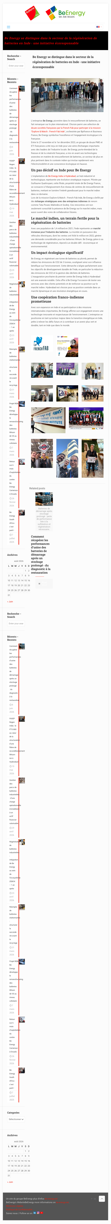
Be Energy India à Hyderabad (62, 176)
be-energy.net (51, 1198)
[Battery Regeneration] (55, 13)
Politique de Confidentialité (19, 1209)
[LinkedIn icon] (95, 1198)
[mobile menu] (8, 27)
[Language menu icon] (99, 26)
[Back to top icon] (102, 1199)
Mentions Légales (14, 1206)
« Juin (10, 601)
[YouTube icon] (92, 1198)
